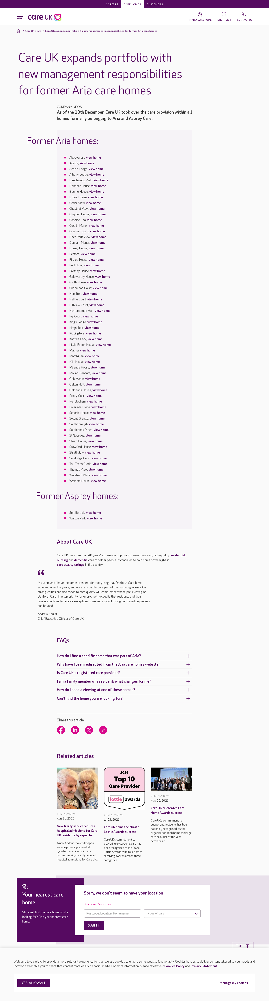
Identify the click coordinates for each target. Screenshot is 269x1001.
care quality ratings (71, 565)
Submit (94, 925)
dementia (80, 560)
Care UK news (33, 31)
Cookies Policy (174, 966)
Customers (155, 4)
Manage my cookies (234, 983)
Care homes (132, 4)
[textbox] (172, 913)
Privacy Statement (204, 966)
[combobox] (172, 913)
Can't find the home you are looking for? (90, 698)
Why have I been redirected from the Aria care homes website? (108, 664)
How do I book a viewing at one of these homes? (96, 690)
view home (93, 158)
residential (177, 555)
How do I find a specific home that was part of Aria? (99, 656)
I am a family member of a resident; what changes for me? (104, 681)
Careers (112, 4)
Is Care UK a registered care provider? (88, 673)
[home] (19, 31)
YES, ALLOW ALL (33, 983)
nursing (62, 560)
